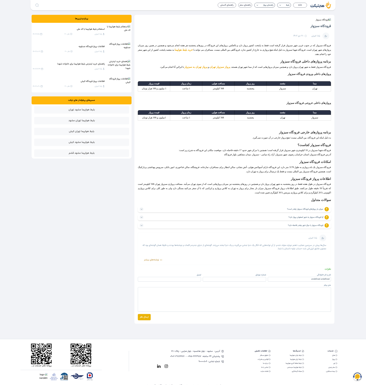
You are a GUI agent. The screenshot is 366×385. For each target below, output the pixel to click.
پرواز (333, 359)
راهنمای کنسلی (226, 5)
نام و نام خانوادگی (324, 274)
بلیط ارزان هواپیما (296, 359)
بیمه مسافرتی (330, 371)
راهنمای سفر (245, 5)
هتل (333, 355)
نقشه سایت (264, 371)
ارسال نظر (144, 317)
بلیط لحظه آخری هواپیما (294, 363)
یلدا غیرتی (98, 34)
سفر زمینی (331, 367)
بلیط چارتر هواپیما (296, 355)
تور (334, 363)
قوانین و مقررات (263, 359)
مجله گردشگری (297, 371)
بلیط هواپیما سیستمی (294, 367)
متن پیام (327, 285)
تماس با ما (264, 367)
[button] (284, 5)
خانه (300, 5)
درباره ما (265, 363)
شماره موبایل (260, 274)
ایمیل (199, 274)
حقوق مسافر (264, 355)
